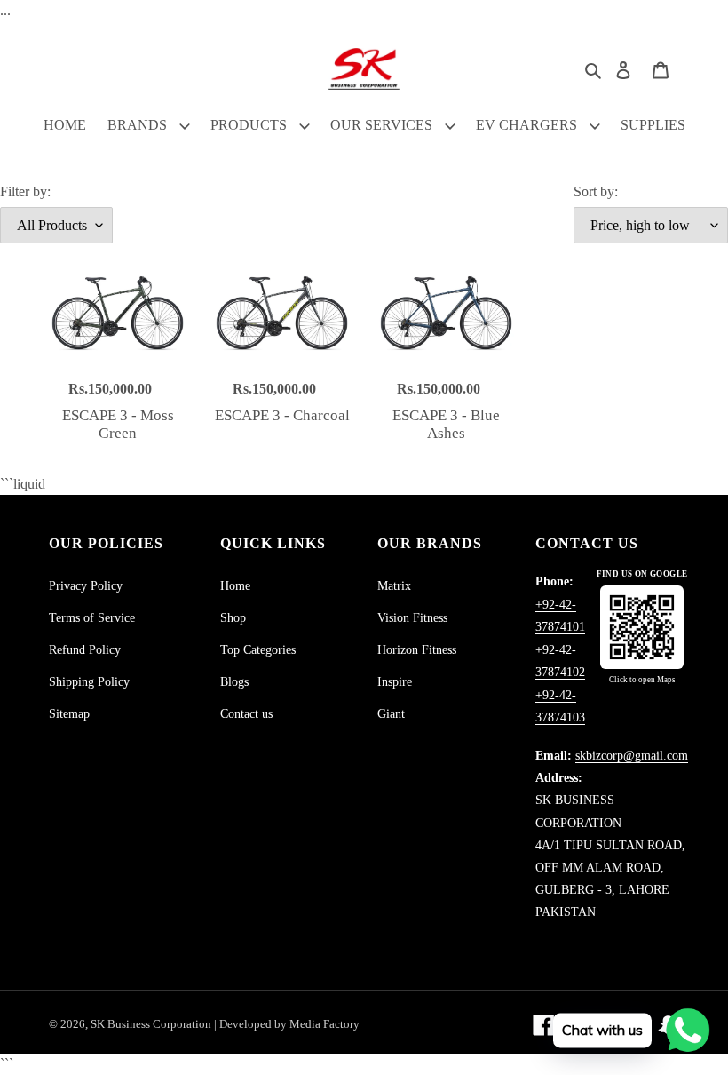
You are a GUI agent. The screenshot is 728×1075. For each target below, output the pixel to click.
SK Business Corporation (152, 1024)
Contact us (246, 714)
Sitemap (69, 714)
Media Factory (324, 1024)
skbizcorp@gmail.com (631, 755)
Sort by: (596, 191)
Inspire (394, 682)
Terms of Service (92, 618)
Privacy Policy (86, 586)
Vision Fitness (412, 618)
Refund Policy (85, 650)
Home (235, 586)
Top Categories (258, 650)
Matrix (394, 586)
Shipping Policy (89, 682)
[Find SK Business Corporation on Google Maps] (642, 627)
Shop (233, 618)
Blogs (234, 682)
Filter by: (25, 191)
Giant (391, 714)
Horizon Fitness (416, 650)
